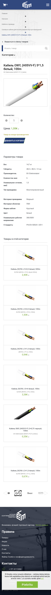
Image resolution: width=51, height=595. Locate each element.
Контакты (6, 553)
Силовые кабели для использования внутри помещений (22, 29)
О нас (4, 549)
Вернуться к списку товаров (16, 41)
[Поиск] (46, 48)
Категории (8, 54)
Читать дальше (41, 525)
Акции (4, 541)
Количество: (9, 115)
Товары (5, 537)
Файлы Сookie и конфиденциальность (18, 557)
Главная (4, 13)
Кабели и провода (8, 24)
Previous (5, 493)
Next (46, 493)
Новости (5, 545)
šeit (42, 578)
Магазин (5, 19)
